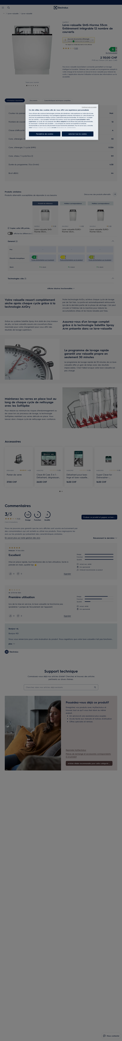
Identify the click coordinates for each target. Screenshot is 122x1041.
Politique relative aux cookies (41, 127)
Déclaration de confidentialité (66, 127)
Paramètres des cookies (44, 134)
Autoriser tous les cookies (78, 134)
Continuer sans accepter (89, 107)
